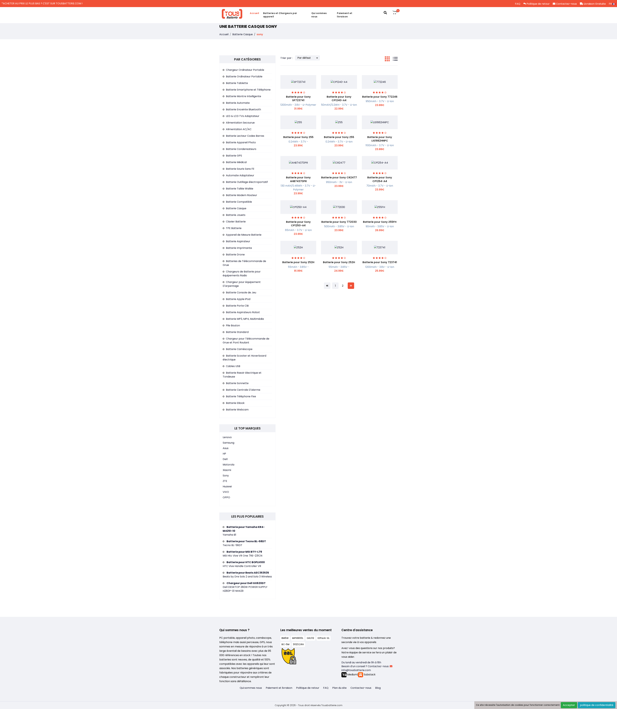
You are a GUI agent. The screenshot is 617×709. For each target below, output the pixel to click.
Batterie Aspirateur (238, 241)
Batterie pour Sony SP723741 (298, 98)
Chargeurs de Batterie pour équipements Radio (242, 273)
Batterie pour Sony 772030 (339, 222)
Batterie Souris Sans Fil (240, 169)
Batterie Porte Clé (237, 306)
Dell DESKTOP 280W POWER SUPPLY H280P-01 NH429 (245, 587)
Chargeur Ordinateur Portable (245, 70)
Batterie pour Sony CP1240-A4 (339, 98)
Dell (225, 459)
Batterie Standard (237, 332)
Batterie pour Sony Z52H (298, 262)
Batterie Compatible (239, 202)
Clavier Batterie (236, 221)
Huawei (227, 486)
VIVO (226, 492)
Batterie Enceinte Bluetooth (243, 109)
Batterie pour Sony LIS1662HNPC (379, 139)
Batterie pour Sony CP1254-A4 (379, 179)
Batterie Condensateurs (241, 149)
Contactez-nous (566, 4)
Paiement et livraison (344, 15)
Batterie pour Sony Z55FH (379, 222)
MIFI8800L (297, 638)
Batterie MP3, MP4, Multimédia (245, 319)
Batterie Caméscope (239, 349)
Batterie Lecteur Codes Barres (245, 136)
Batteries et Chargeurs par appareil (280, 15)
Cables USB (233, 366)
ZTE (225, 481)
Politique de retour (538, 4)
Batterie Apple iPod (238, 299)
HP (224, 454)
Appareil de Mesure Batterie (243, 235)
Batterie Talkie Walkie (239, 188)
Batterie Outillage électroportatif (247, 182)
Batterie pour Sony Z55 (298, 137)
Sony (226, 475)
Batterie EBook (235, 403)
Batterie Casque (242, 34)
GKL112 (310, 638)
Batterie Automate (238, 103)
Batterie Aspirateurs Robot (243, 312)
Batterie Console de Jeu (241, 292)
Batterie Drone (235, 254)
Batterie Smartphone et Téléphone (248, 90)
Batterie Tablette (237, 83)
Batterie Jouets (235, 215)
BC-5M (285, 644)
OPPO (226, 497)
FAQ (517, 4)
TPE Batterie (233, 228)
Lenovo (227, 437)
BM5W (285, 638)
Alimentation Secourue (240, 122)
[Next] (351, 285)
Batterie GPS (234, 155)
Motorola (228, 464)
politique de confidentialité (596, 705)
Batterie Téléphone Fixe (241, 396)
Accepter (569, 705)
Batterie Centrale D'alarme (243, 390)
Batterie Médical (236, 162)
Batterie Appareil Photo (241, 142)
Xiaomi (227, 470)
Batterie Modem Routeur (241, 195)
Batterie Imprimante (239, 248)
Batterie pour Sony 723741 (379, 262)
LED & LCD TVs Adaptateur (242, 116)
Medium (352, 674)
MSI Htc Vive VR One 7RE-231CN (242, 553)
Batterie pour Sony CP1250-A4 (298, 223)
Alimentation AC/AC (238, 129)
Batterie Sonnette (237, 383)
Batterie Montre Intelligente (243, 96)
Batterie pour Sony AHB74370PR (298, 179)
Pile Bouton (233, 325)
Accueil (254, 13)
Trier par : (286, 58)
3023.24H (298, 644)
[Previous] (327, 285)
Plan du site (339, 688)
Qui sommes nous (319, 15)
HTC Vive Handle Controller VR (244, 564)
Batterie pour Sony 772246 (379, 97)
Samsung (228, 443)
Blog (378, 688)
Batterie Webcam (237, 409)
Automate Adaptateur (240, 175)
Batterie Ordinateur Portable (244, 76)
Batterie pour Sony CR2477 (339, 177)
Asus (225, 448)
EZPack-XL (323, 638)
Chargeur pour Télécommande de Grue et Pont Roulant (246, 340)
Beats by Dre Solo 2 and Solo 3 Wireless (247, 574)
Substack (369, 674)
